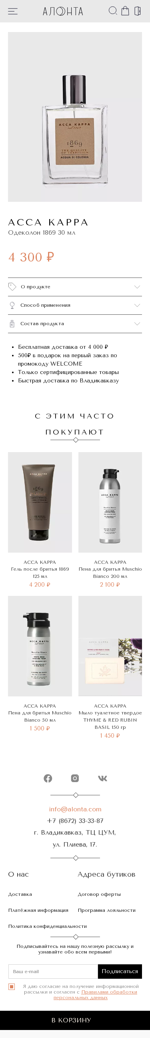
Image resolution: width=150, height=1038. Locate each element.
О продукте (35, 287)
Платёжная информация (38, 910)
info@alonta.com (75, 809)
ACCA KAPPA (49, 222)
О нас (18, 874)
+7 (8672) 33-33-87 (75, 821)
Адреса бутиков (107, 874)
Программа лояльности (107, 910)
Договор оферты (99, 894)
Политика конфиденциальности (47, 926)
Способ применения (45, 305)
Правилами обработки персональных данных (95, 994)
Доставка (20, 894)
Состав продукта (42, 323)
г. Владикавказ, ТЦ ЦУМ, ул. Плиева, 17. (75, 838)
